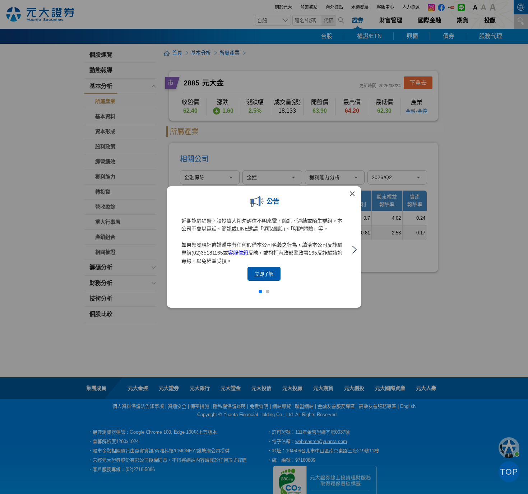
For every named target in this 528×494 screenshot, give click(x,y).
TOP (509, 471)
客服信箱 (238, 253)
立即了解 (264, 274)
